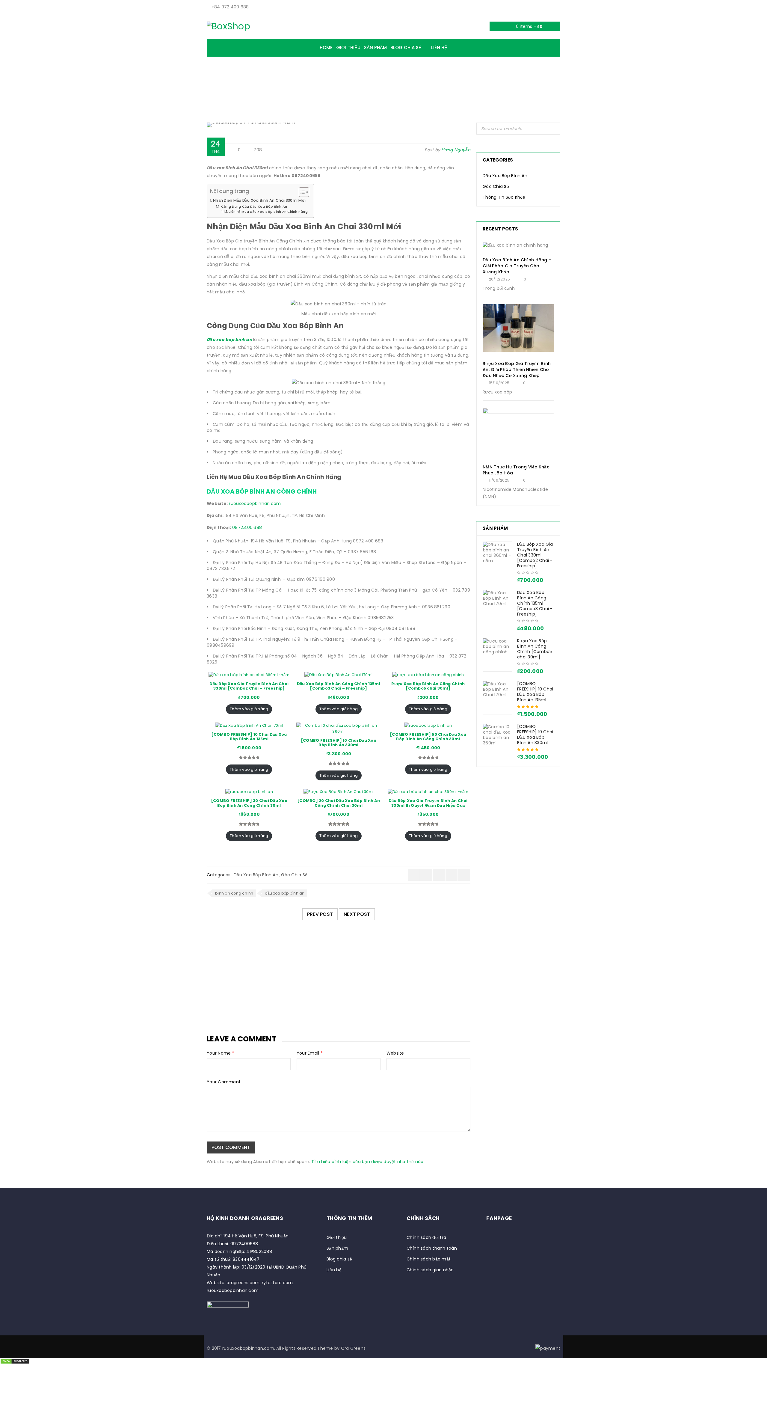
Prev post (320, 914)
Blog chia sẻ (339, 1259)
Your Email (310, 1053)
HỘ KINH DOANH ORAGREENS (245, 1218)
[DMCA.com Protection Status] (15, 1362)
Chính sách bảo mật (429, 1259)
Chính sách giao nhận (430, 1270)
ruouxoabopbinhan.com (255, 503)
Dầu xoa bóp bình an (229, 340)
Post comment (231, 1147)
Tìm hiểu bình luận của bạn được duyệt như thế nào (367, 1162)
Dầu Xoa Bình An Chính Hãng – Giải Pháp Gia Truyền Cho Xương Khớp (304, 975)
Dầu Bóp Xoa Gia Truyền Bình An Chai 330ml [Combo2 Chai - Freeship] (535, 555)
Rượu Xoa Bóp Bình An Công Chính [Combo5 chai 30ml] (534, 649)
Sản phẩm (337, 1248)
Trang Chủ (274, 84)
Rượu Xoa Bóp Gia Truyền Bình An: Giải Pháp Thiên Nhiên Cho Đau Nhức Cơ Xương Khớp (517, 370)
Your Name (220, 1053)
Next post (357, 914)
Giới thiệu (337, 1237)
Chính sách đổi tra (426, 1237)
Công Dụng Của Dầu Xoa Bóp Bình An (254, 206)
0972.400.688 (247, 527)
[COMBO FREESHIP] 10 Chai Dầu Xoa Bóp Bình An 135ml (535, 691)
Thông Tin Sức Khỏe (504, 197)
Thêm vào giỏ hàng (249, 709)
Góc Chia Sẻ (310, 84)
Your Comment (224, 1082)
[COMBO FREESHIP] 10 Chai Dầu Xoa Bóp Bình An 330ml (535, 734)
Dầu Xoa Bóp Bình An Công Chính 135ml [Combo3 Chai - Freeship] (535, 603)
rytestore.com (277, 1283)
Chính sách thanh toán (432, 1248)
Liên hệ (334, 1270)
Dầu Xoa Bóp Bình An (356, 84)
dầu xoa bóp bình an (285, 893)
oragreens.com (243, 1283)
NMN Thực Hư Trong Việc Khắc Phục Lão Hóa (516, 470)
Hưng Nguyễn (455, 150)
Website (395, 1053)
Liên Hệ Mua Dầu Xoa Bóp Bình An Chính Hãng (268, 211)
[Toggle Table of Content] (301, 192)
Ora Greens (353, 1348)
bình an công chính (234, 893)
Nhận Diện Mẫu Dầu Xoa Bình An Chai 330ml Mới (259, 200)
